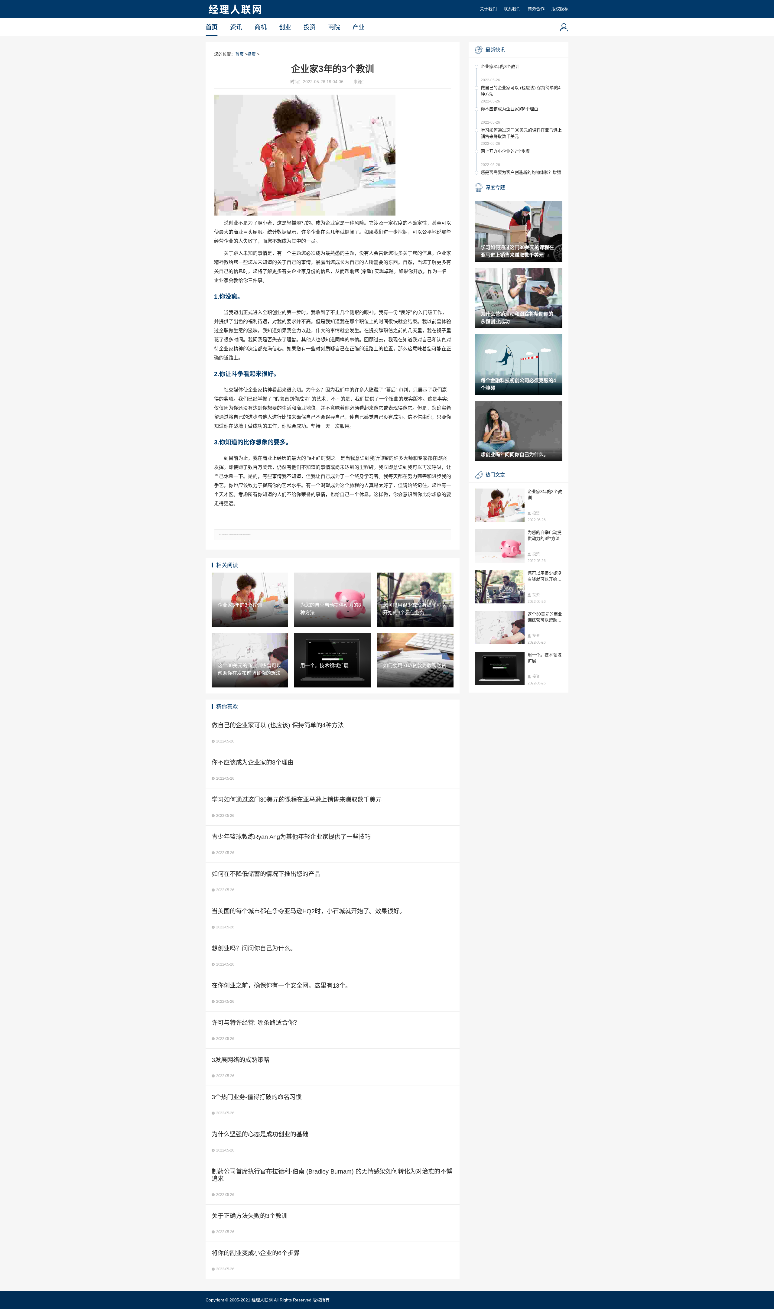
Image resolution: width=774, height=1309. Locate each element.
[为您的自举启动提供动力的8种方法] (500, 546)
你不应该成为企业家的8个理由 (509, 108)
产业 (359, 27)
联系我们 (512, 8)
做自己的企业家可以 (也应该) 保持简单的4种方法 (521, 90)
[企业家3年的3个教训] (500, 505)
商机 (261, 27)
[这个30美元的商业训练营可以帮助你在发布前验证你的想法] (500, 627)
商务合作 (536, 8)
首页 (212, 27)
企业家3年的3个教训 (500, 66)
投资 (310, 27)
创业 (285, 27)
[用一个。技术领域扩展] (500, 668)
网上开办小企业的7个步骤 (505, 151)
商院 (334, 27)
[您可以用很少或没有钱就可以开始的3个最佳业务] (500, 586)
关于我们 (488, 8)
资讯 (236, 27)
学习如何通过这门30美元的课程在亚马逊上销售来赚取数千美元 (521, 133)
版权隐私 (559, 8)
